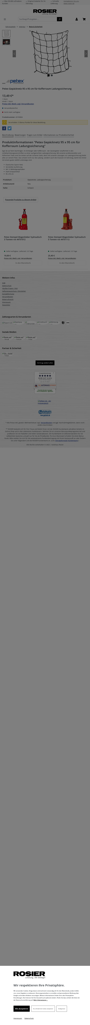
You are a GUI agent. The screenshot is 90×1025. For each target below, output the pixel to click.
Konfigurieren (61, 1008)
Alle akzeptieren (21, 1009)
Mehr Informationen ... (40, 1000)
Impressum (18, 1018)
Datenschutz (29, 1018)
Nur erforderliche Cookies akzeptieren (43, 1008)
